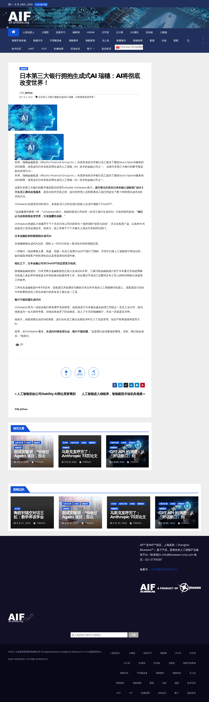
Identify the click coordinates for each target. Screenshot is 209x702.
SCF (44, 48)
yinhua (28, 92)
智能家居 (90, 40)
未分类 (65, 442)
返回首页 (106, 48)
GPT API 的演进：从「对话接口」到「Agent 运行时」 (127, 455)
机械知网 (58, 48)
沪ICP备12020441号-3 (37, 659)
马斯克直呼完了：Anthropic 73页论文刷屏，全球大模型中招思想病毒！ (79, 457)
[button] (188, 40)
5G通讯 (134, 32)
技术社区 (16, 48)
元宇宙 (105, 32)
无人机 (105, 40)
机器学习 (60, 32)
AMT (31, 48)
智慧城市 (121, 40)
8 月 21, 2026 (24, 523)
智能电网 (138, 40)
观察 (176, 40)
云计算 (119, 32)
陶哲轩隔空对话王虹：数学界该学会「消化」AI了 (29, 516)
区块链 (149, 32)
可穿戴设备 (56, 40)
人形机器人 (29, 32)
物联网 (76, 32)
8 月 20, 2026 (120, 523)
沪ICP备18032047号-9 (164, 569)
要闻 (152, 40)
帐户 (90, 48)
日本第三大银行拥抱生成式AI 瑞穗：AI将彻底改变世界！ (67, 96)
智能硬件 (73, 40)
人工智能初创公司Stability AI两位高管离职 (46, 394)
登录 (203, 40)
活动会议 (75, 48)
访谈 (164, 40)
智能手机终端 (19, 40)
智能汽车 (38, 40)
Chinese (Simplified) (131, 47)
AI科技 (28, 442)
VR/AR (91, 32)
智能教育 (24, 68)
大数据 (163, 32)
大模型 (45, 32)
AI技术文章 (19, 442)
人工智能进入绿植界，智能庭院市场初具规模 (112, 394)
